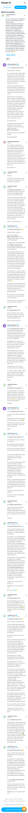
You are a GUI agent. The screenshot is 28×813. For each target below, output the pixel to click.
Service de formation (18, 799)
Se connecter (7, 7)
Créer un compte (20, 7)
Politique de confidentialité (9, 801)
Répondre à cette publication (14, 809)
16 (8, 58)
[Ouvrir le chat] (24, 809)
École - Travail (11, 55)
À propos (7, 799)
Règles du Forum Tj (20, 801)
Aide (11, 799)
